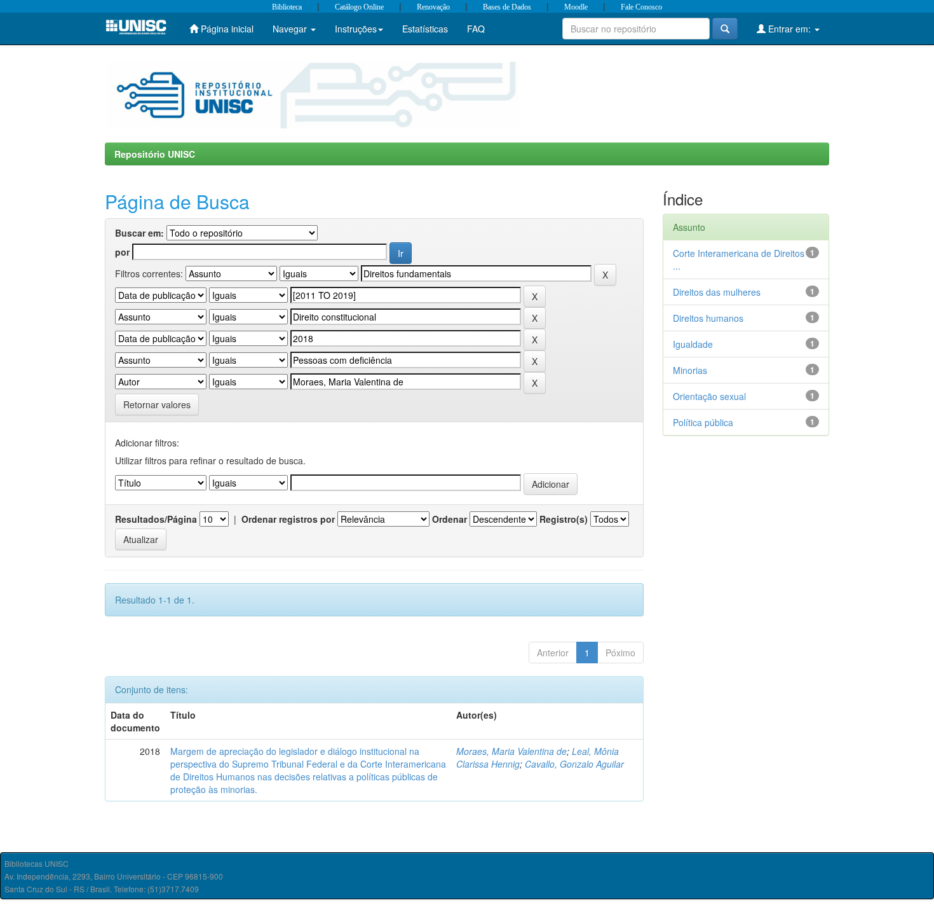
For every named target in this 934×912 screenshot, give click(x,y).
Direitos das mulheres (717, 292)
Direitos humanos (708, 318)
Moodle (576, 7)
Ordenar (449, 519)
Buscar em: (139, 232)
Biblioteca (287, 7)
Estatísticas (425, 28)
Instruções (356, 28)
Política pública (703, 422)
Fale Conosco (641, 7)
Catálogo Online (359, 7)
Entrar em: (789, 28)
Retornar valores (157, 404)
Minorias (690, 370)
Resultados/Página (156, 519)
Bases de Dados (507, 7)
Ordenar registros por (288, 519)
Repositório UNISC (154, 154)
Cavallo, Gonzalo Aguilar (574, 763)
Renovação (433, 7)
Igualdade (693, 344)
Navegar (291, 28)
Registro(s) (563, 519)
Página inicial (226, 28)
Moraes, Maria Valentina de (511, 751)
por (122, 251)
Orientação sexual (709, 396)
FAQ (476, 28)
